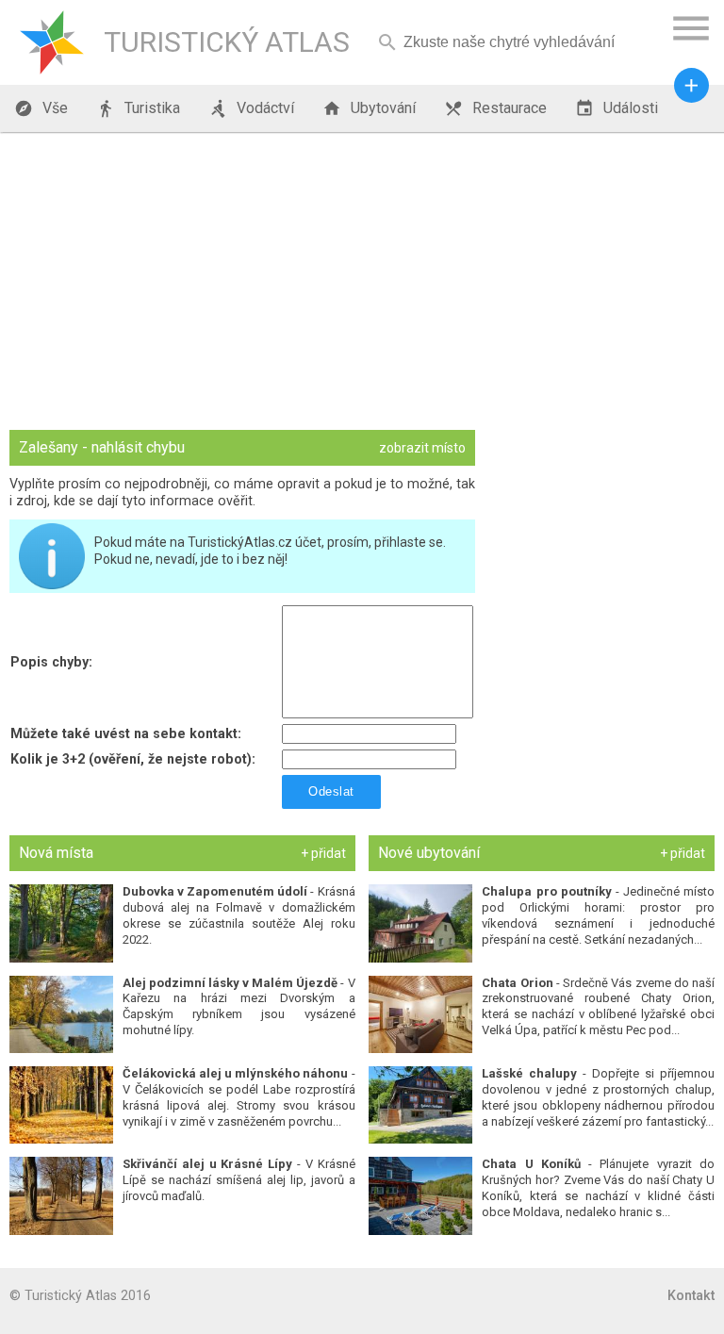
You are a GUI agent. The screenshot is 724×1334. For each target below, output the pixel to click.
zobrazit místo (422, 447)
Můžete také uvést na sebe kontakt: (125, 733)
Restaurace (495, 108)
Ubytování (369, 108)
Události (616, 108)
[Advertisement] (362, 283)
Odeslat (331, 791)
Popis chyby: (51, 661)
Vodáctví (251, 108)
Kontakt (691, 1295)
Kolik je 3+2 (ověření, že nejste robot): (132, 758)
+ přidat (323, 853)
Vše (41, 108)
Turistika (138, 108)
